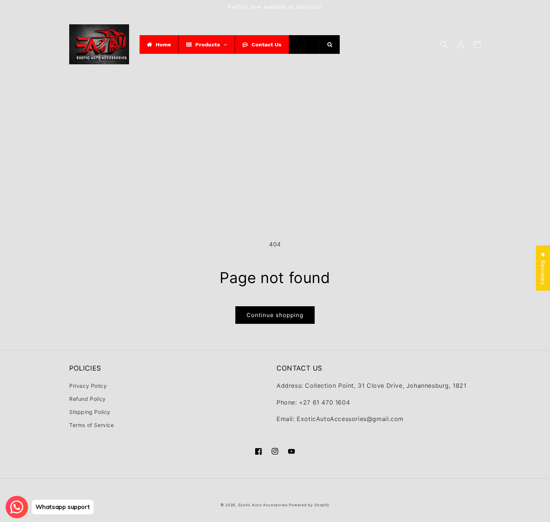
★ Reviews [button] (543, 268)
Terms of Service (91, 425)
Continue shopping (275, 315)
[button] (444, 44)
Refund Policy (87, 399)
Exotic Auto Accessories (263, 505)
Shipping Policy (89, 412)
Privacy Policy (88, 386)
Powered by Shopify (309, 505)
